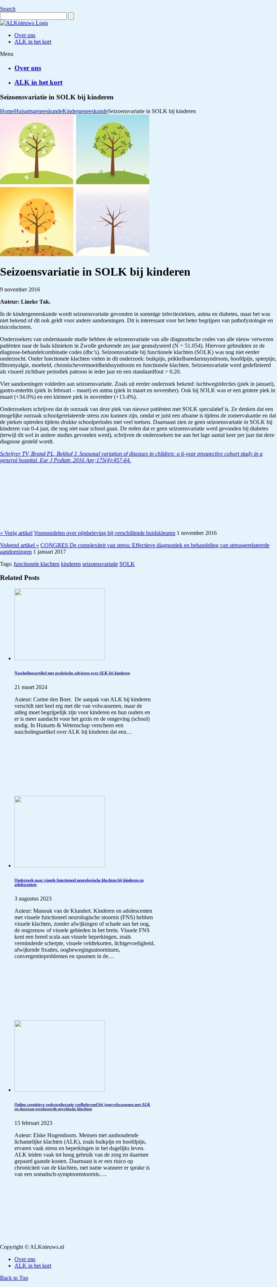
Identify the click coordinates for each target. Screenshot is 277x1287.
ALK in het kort (38, 82)
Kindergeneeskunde (85, 111)
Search (8, 9)
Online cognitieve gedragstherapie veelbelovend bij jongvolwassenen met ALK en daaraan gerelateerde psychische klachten (82, 1106)
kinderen (71, 564)
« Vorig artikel (16, 533)
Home (7, 111)
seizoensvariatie (100, 564)
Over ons (27, 68)
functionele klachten (37, 564)
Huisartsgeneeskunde (38, 111)
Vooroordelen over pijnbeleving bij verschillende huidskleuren (104, 533)
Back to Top (14, 1278)
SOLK (127, 564)
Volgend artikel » (19, 545)
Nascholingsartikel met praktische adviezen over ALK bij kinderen (72, 673)
